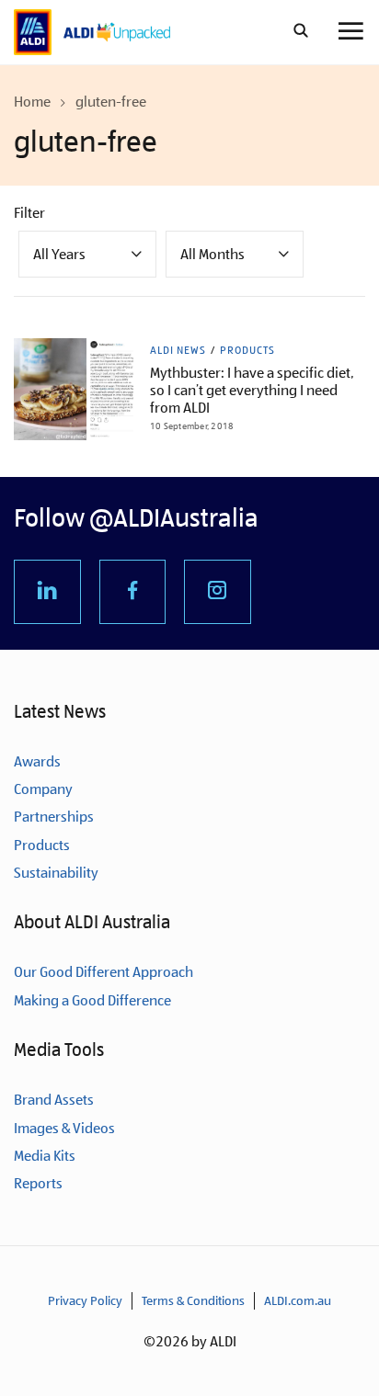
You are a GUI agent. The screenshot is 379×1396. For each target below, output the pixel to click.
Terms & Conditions (193, 1300)
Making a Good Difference (92, 1000)
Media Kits (44, 1155)
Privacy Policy (85, 1300)
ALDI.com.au (297, 1300)
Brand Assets (54, 1099)
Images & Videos (64, 1128)
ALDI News (178, 350)
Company (43, 789)
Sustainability (56, 872)
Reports (38, 1183)
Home (32, 101)
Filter (29, 212)
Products (247, 350)
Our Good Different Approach (103, 972)
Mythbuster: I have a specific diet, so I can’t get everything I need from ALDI (252, 390)
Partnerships (54, 816)
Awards (37, 761)
